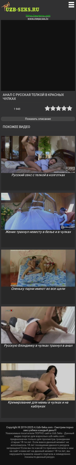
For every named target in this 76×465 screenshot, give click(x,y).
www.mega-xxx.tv (38, 18)
